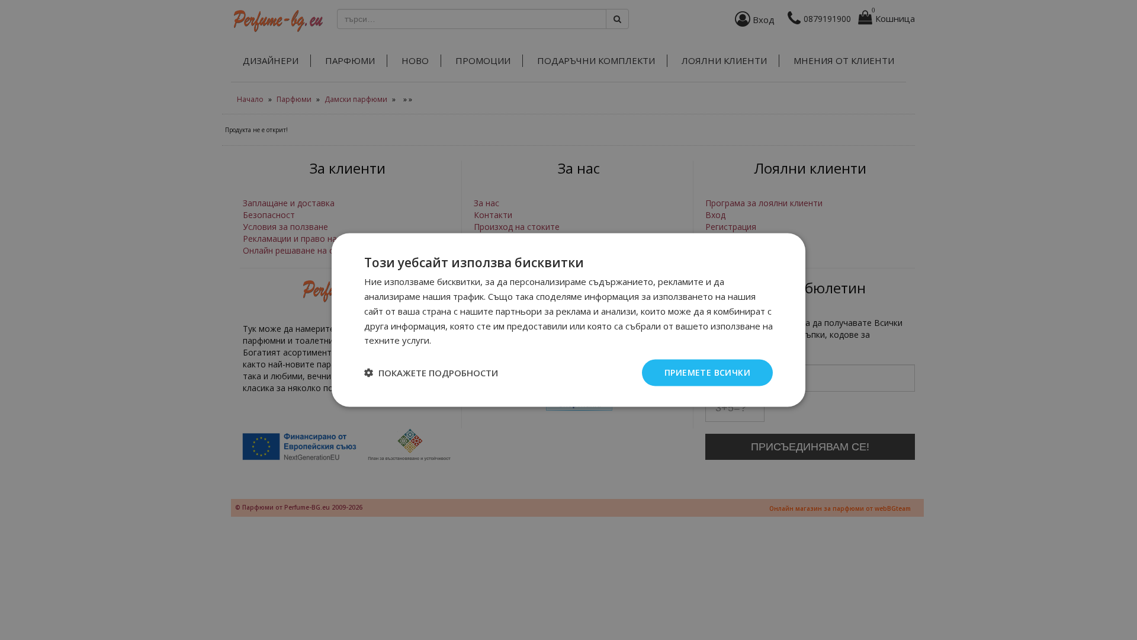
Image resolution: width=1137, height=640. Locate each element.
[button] (431, 372)
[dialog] (568, 320)
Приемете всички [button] (707, 372)
